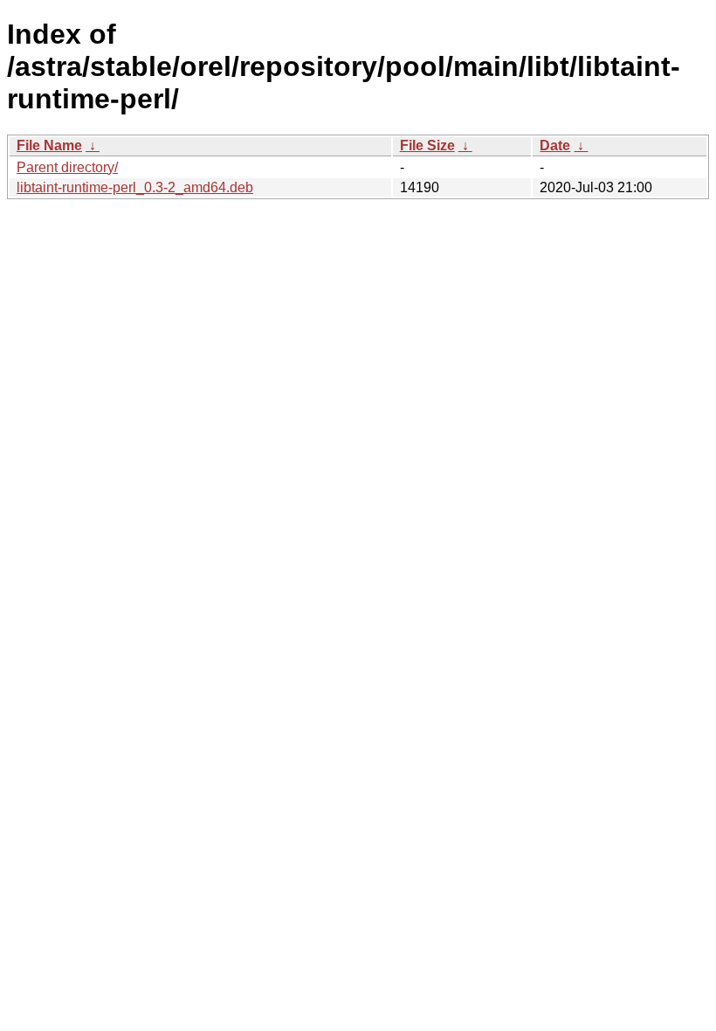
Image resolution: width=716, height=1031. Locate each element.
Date (555, 145)
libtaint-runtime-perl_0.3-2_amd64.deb (135, 187)
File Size (427, 145)
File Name (49, 145)
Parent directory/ (67, 167)
